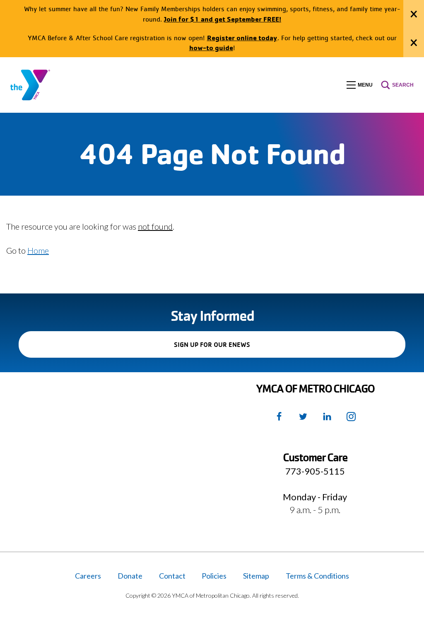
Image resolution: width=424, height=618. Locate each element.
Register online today (242, 37)
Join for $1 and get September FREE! (222, 19)
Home (38, 250)
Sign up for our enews (226, 349)
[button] (360, 85)
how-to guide (211, 47)
